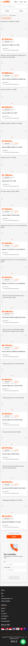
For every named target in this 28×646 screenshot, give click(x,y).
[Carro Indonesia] (10, 629)
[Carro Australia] (25, 629)
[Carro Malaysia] (6, 629)
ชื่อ (5, 561)
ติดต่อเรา (3, 611)
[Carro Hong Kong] (21, 629)
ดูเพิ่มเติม (14, 536)
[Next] (26, 29)
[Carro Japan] (17, 629)
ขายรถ (21, 2)
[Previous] (2, 29)
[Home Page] (6, 2)
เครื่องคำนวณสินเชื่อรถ (5, 601)
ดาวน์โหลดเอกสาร (4, 616)
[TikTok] (16, 641)
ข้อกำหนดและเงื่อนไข (5, 621)
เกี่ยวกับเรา (3, 608)
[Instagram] (14, 641)
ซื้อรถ (16, 2)
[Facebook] (12, 641)
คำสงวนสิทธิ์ (3, 618)
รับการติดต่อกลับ (14, 578)
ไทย (25, 2)
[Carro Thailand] (14, 629)
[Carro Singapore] (2, 629)
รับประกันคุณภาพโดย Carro (7, 598)
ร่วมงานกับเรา (4, 613)
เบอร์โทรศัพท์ (7, 567)
